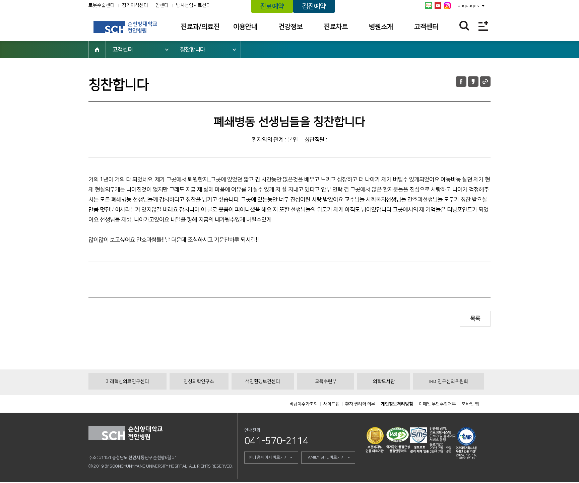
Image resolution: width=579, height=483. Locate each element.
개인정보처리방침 (397, 404)
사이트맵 (331, 404)
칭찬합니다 (192, 50)
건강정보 (290, 26)
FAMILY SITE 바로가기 (325, 457)
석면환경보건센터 (262, 381)
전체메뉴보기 (483, 25)
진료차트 (336, 26)
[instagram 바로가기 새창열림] (447, 5)
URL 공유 (485, 81)
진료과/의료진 (200, 26)
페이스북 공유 (461, 81)
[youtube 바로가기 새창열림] (438, 5)
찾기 (464, 25)
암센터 (162, 5)
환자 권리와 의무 (360, 404)
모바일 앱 (470, 404)
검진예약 (314, 6)
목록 (475, 319)
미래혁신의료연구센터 (127, 381)
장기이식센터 (135, 5)
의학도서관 (384, 381)
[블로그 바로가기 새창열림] (428, 5)
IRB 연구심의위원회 (448, 381)
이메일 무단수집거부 (437, 404)
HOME (97, 49)
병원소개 (381, 26)
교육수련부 (326, 381)
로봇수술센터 (101, 5)
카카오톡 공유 (473, 81)
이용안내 (245, 26)
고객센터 (426, 26)
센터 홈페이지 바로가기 (268, 457)
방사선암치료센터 (193, 5)
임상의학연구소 (199, 381)
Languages (467, 5)
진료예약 (272, 6)
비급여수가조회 (304, 404)
